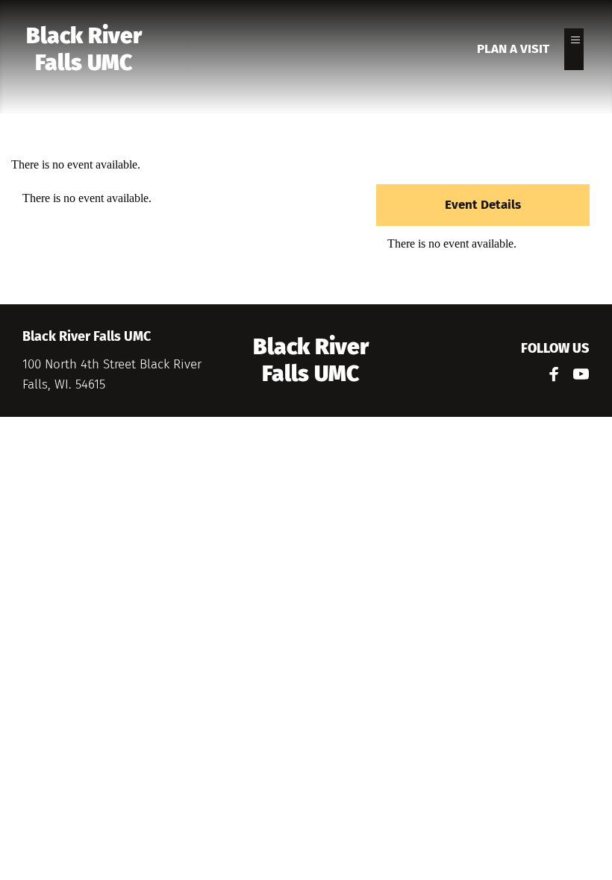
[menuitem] (513, 49)
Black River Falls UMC (86, 49)
